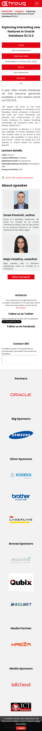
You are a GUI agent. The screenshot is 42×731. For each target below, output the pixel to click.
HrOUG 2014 (14, 3)
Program (19, 11)
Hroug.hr (22, 307)
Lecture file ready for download (19, 177)
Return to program (21, 277)
